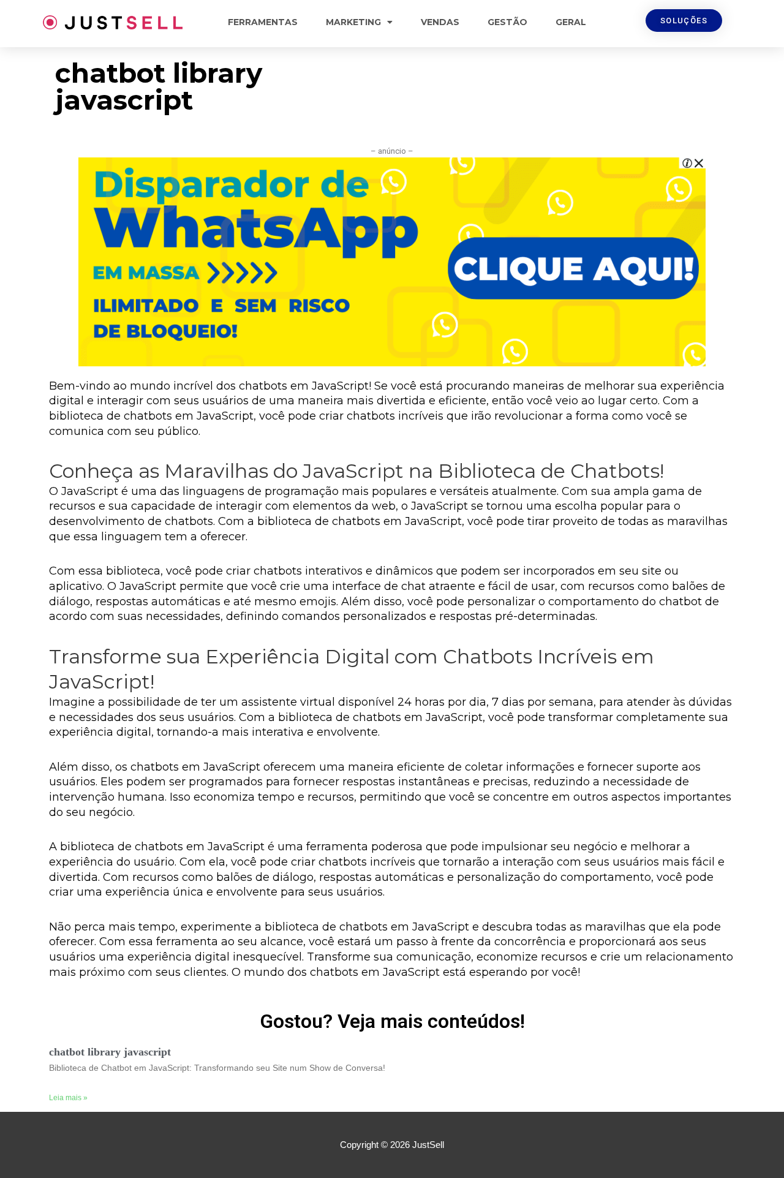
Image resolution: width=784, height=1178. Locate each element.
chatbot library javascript (110, 1052)
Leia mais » (68, 1097)
